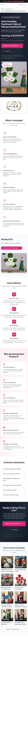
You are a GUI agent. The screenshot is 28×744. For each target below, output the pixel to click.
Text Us (7, 51)
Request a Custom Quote (10, 45)
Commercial (8, 9)
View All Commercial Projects (13, 629)
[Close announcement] (26, 1)
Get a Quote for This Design (10, 248)
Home (2, 9)
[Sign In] (22, 5)
